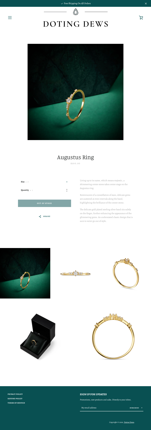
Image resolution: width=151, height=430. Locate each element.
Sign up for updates (93, 394)
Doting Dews (129, 422)
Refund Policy (15, 398)
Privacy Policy (15, 394)
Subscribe (134, 408)
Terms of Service (16, 403)
